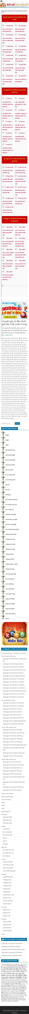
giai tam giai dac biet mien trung (13, 370)
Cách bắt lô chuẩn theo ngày (14, 965)
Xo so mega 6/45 (10, 475)
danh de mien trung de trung (12, 342)
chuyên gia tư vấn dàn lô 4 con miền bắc (13, 697)
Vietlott (3, 826)
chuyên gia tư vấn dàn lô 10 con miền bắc (14, 694)
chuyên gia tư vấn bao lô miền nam (12, 762)
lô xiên (15, 985)
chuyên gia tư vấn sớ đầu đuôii (12, 340)
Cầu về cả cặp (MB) (10, 524)
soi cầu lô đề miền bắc (12, 998)
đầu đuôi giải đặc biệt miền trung (10, 346)
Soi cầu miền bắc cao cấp (8, 700)
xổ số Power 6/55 (10, 480)
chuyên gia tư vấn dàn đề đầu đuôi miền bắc (14, 691)
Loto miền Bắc (9, 584)
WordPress (14, 1012)
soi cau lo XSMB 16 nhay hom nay (11, 989)
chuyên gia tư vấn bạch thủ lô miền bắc (13, 673)
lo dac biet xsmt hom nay (11, 405)
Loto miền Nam (9, 589)
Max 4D (7, 489)
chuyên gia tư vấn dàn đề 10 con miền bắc (14, 688)
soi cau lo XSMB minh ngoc (14, 992)
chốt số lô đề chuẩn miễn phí (18, 964)
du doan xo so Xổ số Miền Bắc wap (14, 975)
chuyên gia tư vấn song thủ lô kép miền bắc (14, 721)
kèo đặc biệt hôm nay (18, 374)
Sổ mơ (7, 618)
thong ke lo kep (21, 998)
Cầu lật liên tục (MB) (11, 519)
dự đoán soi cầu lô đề (20, 979)
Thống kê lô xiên (10, 544)
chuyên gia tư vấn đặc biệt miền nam (12, 768)
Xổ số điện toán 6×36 (8, 850)
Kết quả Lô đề (10, 985)
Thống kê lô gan (10, 539)
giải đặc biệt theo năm (15, 357)
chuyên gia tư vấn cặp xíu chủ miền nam (13, 765)
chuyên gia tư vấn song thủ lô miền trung (13, 753)
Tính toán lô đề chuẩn (7, 796)
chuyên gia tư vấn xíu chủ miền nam (12, 790)
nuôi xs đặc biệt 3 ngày (8, 414)
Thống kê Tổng (9, 569)
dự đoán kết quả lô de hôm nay (7, 979)
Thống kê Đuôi (9, 559)
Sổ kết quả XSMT (10, 465)
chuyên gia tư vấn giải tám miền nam (12, 771)
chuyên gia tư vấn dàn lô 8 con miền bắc (13, 706)
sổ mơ (3, 934)
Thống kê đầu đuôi (10, 534)
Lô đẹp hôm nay (21, 985)
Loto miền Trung (10, 594)
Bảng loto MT (6, 912)
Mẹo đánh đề (5, 986)
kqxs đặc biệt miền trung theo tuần (11, 399)
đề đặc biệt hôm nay (13, 349)
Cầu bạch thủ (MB (7, 862)
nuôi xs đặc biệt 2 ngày (20, 412)
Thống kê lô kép (10, 549)
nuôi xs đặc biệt (9, 412)
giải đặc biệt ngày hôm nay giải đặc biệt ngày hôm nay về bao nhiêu (14, 353)
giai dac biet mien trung (16, 351)
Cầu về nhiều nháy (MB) (12, 529)
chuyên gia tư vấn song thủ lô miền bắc (13, 724)
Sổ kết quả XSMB (10, 455)
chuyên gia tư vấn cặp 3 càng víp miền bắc (14, 676)
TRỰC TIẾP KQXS (6, 799)
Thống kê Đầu (9, 554)
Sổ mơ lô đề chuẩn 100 (8, 793)
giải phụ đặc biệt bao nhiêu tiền (17, 365)
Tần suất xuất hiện (10, 574)
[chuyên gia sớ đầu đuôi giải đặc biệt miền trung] (14, 310)
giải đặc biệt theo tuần (16, 359)
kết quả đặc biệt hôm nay (13, 378)
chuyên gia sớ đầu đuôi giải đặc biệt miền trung (14, 323)
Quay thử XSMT (10, 608)
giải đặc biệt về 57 (11, 361)
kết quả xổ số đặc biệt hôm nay (15, 382)
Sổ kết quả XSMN (10, 460)
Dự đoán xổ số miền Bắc (12, 984)
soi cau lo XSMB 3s (19, 988)
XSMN (7, 440)
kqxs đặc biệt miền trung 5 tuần (14, 391)
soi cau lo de (10, 988)
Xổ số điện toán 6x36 (11, 499)
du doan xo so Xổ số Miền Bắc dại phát (14, 972)
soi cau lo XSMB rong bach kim (13, 993)
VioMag (8, 1010)
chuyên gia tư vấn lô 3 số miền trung (12, 742)
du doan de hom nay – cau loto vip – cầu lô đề (14, 653)
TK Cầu (3, 859)
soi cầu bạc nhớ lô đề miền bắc (17, 995)
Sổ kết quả (4, 814)
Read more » (9, 335)
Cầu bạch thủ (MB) (10, 514)
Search (17, 423)
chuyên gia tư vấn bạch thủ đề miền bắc (13, 667)
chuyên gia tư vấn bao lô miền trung (12, 730)
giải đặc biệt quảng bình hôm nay (16, 355)
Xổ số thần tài (9, 509)
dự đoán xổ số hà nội (12, 982)
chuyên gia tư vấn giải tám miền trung (13, 739)
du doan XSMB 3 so (16, 977)
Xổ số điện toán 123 (11, 504)
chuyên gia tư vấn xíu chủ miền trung (12, 756)
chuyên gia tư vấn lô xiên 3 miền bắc (12, 712)
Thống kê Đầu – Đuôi (11, 564)
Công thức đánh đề (12, 971)
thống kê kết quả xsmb (6, 999)
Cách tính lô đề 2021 (12, 967)
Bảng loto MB (6, 909)
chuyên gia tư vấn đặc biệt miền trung (13, 736)
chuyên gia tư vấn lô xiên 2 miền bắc (12, 709)
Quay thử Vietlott (10, 613)
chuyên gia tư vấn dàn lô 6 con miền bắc (13, 703)
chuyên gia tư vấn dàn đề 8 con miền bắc (13, 685)
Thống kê (8, 494)
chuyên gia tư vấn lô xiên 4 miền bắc (12, 715)
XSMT (7, 445)
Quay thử (4, 919)
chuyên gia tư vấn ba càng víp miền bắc (13, 664)
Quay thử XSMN (10, 604)
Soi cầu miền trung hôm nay (10, 338)
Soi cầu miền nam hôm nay (9, 759)
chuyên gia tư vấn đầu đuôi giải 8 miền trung (14, 745)
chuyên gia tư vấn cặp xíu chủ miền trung (13, 733)
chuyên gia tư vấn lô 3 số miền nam (12, 774)
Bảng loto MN (6, 916)
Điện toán (4, 847)
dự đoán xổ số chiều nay (15, 981)
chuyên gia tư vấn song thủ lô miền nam (13, 787)
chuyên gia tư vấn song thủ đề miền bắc (13, 718)
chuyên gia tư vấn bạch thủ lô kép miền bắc (14, 670)
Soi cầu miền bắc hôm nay (8, 656)
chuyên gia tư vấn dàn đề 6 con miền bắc (13, 682)
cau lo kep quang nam (6, 964)
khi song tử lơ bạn (20, 384)
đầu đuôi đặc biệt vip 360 (19, 344)
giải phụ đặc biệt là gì (7, 368)
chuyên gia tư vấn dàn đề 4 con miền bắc (13, 679)
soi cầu (9, 995)
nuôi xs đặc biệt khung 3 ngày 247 (13, 416)
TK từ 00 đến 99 (9, 579)
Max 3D (7, 484)
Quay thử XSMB (9, 599)
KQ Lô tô (4, 907)
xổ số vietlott (9, 470)
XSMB (7, 435)
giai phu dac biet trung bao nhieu (16, 363)
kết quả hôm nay (10, 450)
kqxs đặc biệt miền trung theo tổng (17, 397)
